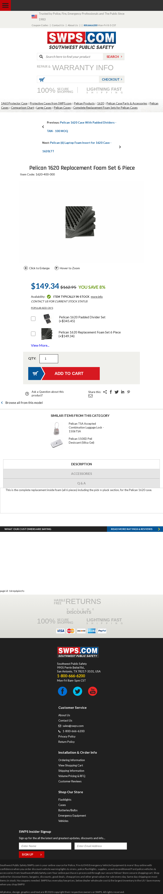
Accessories (81, 473)
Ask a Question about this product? (48, 393)
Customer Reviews (70, 781)
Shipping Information (71, 770)
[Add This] (105, 392)
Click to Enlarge (39, 268)
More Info (97, 296)
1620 (100, 103)
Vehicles (63, 821)
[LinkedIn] (123, 392)
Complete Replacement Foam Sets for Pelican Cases (105, 107)
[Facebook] (111, 392)
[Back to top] (149, 880)
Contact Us (58, 25)
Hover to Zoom (70, 268)
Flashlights (64, 799)
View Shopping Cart (70, 765)
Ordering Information (71, 760)
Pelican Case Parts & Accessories (127, 103)
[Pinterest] (128, 392)
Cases (62, 805)
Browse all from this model (24, 402)
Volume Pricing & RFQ (71, 776)
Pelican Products (84, 103)
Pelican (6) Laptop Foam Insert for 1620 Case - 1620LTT (76, 147)
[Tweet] (117, 392)
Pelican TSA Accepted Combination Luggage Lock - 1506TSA (86, 427)
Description (81, 464)
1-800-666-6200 (73, 731)
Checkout (111, 79)
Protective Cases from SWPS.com (51, 103)
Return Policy (66, 741)
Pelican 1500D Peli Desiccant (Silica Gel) (81, 440)
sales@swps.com (73, 725)
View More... (40, 345)
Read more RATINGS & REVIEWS (131, 529)
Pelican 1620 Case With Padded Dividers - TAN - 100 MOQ (81, 127)
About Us (73, 25)
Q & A (81, 483)
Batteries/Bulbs (67, 810)
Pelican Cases (62, 107)
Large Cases (44, 107)
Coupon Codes (40, 25)
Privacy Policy (67, 736)
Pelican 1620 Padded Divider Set (82, 319)
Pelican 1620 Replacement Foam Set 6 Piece (90, 334)
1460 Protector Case (14, 103)
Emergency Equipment (72, 815)
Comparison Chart (22, 107)
